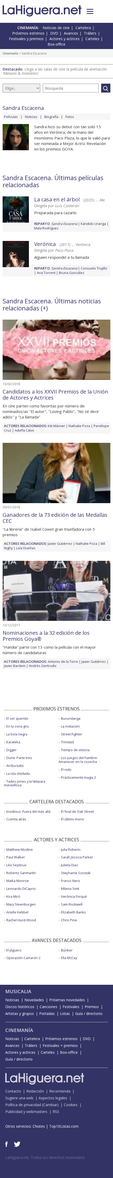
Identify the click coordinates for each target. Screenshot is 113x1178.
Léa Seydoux (16, 865)
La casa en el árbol (57, 199)
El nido (66, 769)
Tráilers (90, 33)
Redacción (35, 1091)
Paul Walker (15, 857)
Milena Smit (70, 888)
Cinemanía (10, 53)
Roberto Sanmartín (21, 872)
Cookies (71, 1104)
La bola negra (16, 734)
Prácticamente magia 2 (78, 777)
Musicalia (18, 991)
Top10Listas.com (64, 1126)
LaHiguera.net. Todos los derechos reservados (45, 1157)
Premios (92, 1006)
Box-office (56, 44)
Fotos (69, 116)
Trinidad (67, 742)
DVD (54, 33)
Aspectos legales (53, 1097)
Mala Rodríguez (46, 228)
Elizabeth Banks (73, 912)
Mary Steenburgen (21, 904)
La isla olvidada (18, 773)
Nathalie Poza (79, 425)
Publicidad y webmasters (26, 1111)
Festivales (71, 1006)
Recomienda (59, 1091)
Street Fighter (71, 734)
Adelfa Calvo (24, 430)
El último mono (72, 819)
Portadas (47, 1013)
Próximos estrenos (28, 33)
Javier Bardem (14, 665)
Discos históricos (19, 1006)
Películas (11, 116)
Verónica (45, 244)
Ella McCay (69, 957)
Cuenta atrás (16, 819)
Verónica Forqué (74, 896)
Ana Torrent (46, 272)
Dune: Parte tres (19, 757)
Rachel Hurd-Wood (21, 920)
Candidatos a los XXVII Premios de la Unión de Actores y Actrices (55, 394)
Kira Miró (13, 896)
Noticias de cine (56, 27)
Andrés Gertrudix (42, 665)
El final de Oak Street (77, 811)
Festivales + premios (60, 1045)
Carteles (92, 38)
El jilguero (14, 950)
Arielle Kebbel (17, 912)
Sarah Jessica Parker (77, 857)
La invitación (70, 726)
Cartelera (83, 27)
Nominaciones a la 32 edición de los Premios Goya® (46, 635)
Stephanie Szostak (76, 872)
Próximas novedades (67, 999)
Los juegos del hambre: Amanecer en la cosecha (78, 759)
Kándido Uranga (93, 223)
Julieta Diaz (69, 865)
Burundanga (70, 718)
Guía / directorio (88, 1013)
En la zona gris (17, 726)
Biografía (51, 116)
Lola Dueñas (25, 548)
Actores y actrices (64, 38)
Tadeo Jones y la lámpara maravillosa (24, 783)
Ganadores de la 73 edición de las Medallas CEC (55, 517)
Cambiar (50, 1104)
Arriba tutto (15, 765)
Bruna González (71, 272)
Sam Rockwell (72, 904)
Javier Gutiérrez (60, 543)
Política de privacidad (23, 1104)
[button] (90, 11)
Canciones (48, 1006)
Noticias (31, 116)
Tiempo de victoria (75, 749)
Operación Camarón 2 (23, 957)
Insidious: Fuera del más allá (28, 811)
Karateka (13, 742)
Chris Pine (69, 920)
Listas (65, 1013)
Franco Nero (70, 880)
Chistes (39, 1126)
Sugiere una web (19, 1097)
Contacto (13, 1091)
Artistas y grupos (19, 1013)
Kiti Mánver (56, 425)
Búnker (67, 950)
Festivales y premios (26, 38)
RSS (56, 1111)
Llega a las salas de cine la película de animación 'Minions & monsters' (55, 71)
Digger (11, 749)
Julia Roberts (71, 849)
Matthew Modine (19, 849)
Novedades (34, 999)
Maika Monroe (17, 880)
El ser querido (17, 718)
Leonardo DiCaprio (21, 888)
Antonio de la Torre (63, 661)
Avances (71, 33)
